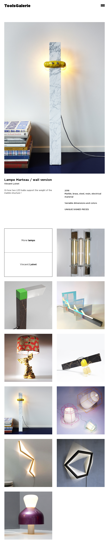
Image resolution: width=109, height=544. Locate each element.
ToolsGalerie (17, 6)
